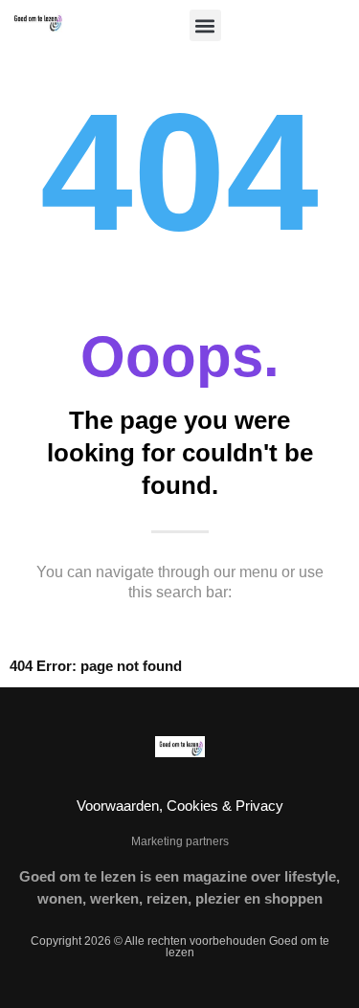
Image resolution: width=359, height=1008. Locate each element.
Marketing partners (180, 841)
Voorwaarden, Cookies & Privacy (180, 805)
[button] (205, 25)
